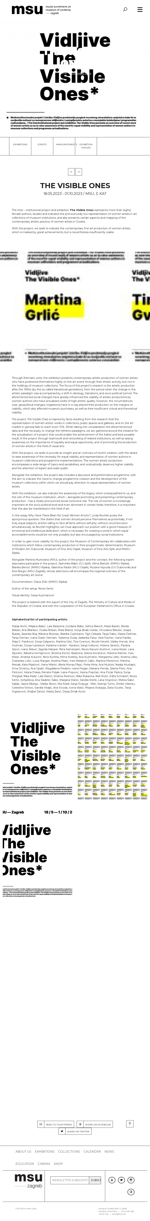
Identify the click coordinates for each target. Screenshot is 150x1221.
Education (25, 1164)
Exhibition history (86, 146)
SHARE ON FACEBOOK (97, 1124)
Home (63, 73)
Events (42, 144)
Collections (69, 1151)
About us (23, 1151)
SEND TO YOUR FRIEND (58, 1124)
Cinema (44, 1164)
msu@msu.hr (119, 1214)
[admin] (37, 756)
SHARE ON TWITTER (77, 1131)
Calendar (92, 1151)
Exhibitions (20, 144)
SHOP (58, 1164)
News (109, 1151)
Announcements (64, 144)
